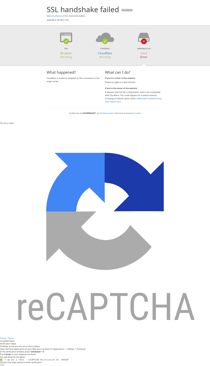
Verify (2, 365)
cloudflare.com (58, 16)
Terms (11, 338)
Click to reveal (108, 113)
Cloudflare (105, 53)
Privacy (3, 338)
